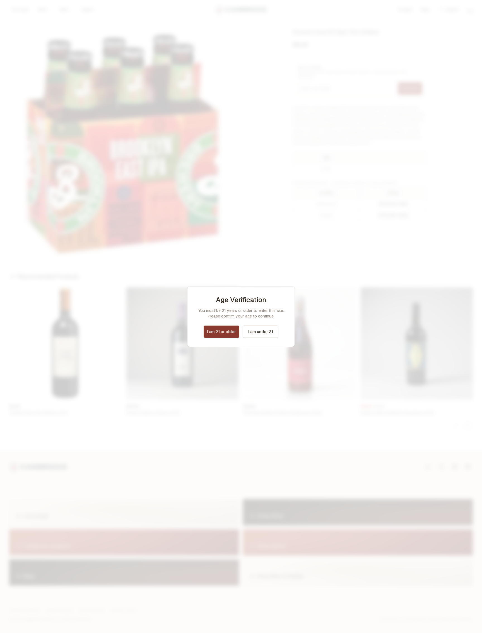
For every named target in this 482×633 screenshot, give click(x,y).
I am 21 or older (221, 331)
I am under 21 (260, 331)
